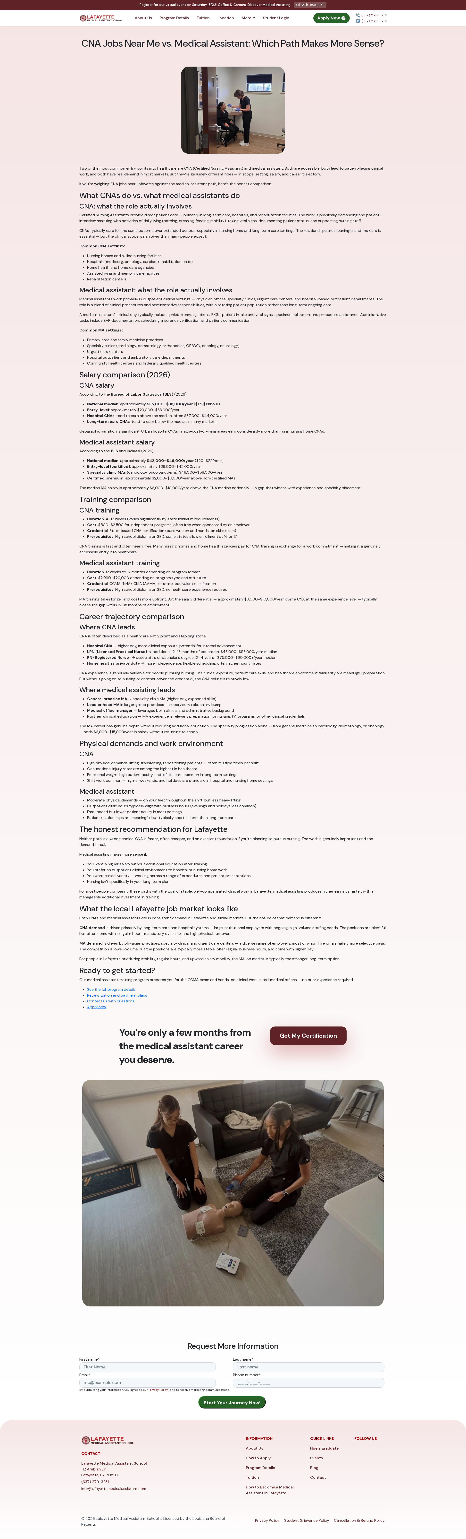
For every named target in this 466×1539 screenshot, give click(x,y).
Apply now (96, 1006)
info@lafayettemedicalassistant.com (113, 1488)
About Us (143, 17)
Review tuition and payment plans (117, 995)
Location (225, 17)
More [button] (247, 17)
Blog (314, 1467)
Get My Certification (308, 1035)
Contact (318, 1477)
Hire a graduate (324, 1448)
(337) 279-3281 (373, 15)
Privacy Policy (158, 1390)
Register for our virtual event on (215, 4)
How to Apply (258, 1458)
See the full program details (111, 989)
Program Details (174, 17)
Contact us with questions (110, 1001)
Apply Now (329, 18)
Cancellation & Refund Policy (359, 1520)
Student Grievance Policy (306, 1520)
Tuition (203, 17)
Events (316, 1458)
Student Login (276, 17)
